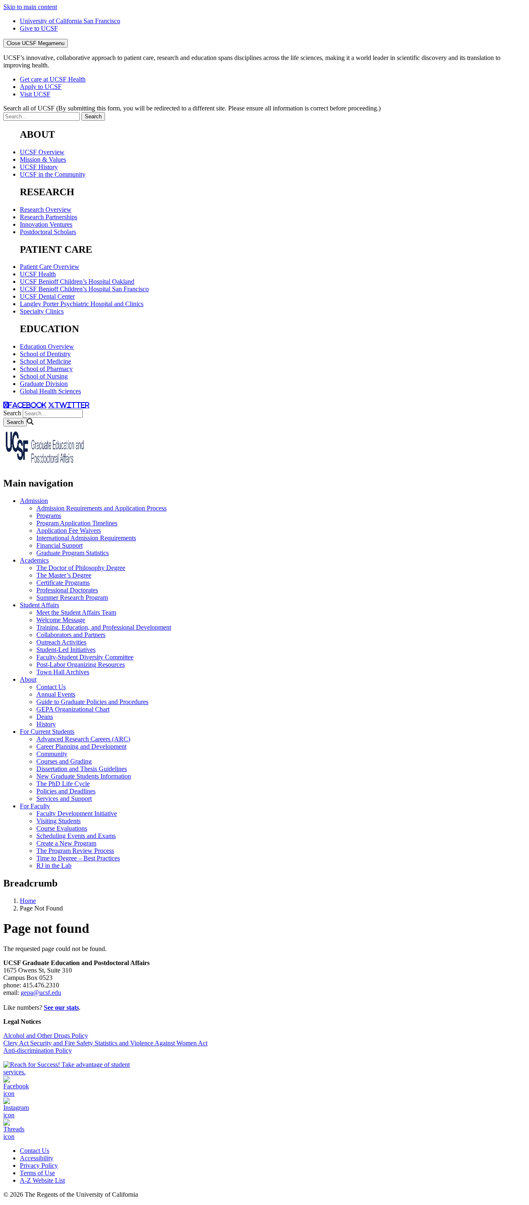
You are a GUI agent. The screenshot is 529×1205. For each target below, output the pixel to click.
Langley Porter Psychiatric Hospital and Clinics (81, 303)
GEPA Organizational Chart (73, 709)
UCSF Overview (42, 152)
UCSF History (39, 166)
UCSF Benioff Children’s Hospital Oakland (77, 281)
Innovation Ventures (46, 224)
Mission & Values (43, 159)
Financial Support (59, 545)
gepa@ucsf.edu (41, 992)
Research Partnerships (48, 216)
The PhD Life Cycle (63, 783)
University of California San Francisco (70, 20)
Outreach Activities (61, 642)
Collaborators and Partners (70, 634)
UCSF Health (38, 274)
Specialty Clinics (42, 311)
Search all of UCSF (192, 108)
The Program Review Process (75, 850)
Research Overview (45, 209)
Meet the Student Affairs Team (76, 612)
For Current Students (47, 731)
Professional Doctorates (67, 590)
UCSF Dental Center (47, 296)
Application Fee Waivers (68, 530)
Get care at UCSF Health (53, 79)
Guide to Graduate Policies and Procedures (92, 701)
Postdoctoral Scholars (48, 231)
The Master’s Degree (63, 575)
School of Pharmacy (46, 368)
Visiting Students (58, 820)
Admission (34, 500)
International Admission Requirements (86, 537)
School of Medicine (45, 361)
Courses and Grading (64, 761)
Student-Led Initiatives (65, 649)
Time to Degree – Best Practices (78, 858)
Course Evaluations (61, 828)
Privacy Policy (39, 1165)
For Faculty (35, 806)
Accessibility (36, 1158)
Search (12, 413)
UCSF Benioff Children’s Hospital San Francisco (84, 288)
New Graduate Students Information (83, 776)
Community (51, 753)
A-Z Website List (42, 1180)
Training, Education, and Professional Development (103, 627)
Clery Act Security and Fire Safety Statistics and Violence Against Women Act (105, 1043)
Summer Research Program (72, 597)
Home (28, 900)
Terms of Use (37, 1172)
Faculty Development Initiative (76, 813)
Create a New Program (66, 843)
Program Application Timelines (76, 523)
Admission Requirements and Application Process (101, 508)
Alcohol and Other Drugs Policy (45, 1035)
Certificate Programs (63, 582)
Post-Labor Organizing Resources (80, 664)
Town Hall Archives (62, 672)
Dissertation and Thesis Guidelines (81, 768)
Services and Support (64, 798)
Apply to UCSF (41, 86)
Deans (44, 716)
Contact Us (51, 686)
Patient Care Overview (49, 266)
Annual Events (55, 694)
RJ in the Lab (53, 865)
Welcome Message (60, 619)
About (28, 679)
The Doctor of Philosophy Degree (80, 567)
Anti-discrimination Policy (37, 1050)
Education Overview (47, 346)
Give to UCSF (39, 28)
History (46, 724)
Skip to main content (30, 6)
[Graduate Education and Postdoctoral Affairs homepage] (44, 465)
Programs (48, 515)
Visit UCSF (35, 94)
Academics (34, 560)
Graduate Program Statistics (72, 552)
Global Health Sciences (50, 391)
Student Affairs (39, 604)
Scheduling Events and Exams (76, 835)
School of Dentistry (45, 353)
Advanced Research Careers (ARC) (83, 739)
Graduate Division (44, 383)
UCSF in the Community (53, 174)
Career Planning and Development (81, 746)
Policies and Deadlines (65, 791)
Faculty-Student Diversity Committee (84, 657)
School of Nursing (44, 376)
